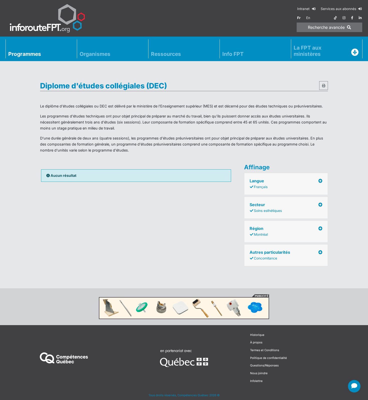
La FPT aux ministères (307, 51)
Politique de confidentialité (268, 358)
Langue (259, 183)
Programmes (24, 54)
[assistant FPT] (354, 386)
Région (259, 231)
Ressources (166, 54)
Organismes (95, 54)
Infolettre (256, 381)
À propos (256, 342)
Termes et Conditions (264, 350)
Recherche (326, 27)
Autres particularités (270, 255)
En (308, 18)
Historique (257, 335)
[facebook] (352, 18)
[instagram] (344, 18)
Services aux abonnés (339, 9)
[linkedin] (360, 18)
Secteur (266, 207)
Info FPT (233, 54)
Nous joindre (259, 373)
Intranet (303, 9)
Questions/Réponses (264, 365)
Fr (299, 18)
